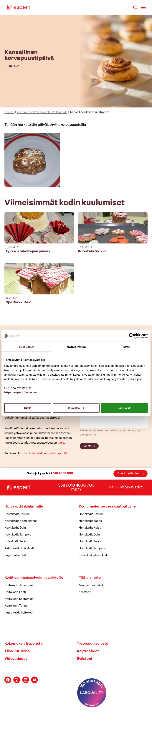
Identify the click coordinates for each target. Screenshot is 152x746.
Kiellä (27, 407)
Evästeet (84, 659)
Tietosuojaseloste (92, 644)
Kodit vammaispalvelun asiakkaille (33, 578)
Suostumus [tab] (26, 346)
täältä (61, 442)
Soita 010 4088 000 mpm (76, 487)
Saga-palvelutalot (16, 555)
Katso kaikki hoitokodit (94, 555)
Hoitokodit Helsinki (91, 514)
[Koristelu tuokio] (113, 227)
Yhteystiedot (15, 659)
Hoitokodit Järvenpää (19, 585)
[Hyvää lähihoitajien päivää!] (39, 227)
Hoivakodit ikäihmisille (23, 506)
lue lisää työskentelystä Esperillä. (46, 453)
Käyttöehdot (88, 651)
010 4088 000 (63, 473)
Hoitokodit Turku (90, 541)
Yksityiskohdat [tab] (76, 346)
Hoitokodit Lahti (15, 592)
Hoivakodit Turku (15, 541)
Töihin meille (90, 578)
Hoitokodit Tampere (92, 548)
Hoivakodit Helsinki (17, 514)
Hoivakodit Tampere (17, 534)
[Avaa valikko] (143, 7)
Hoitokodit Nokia (90, 527)
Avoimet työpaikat (91, 585)
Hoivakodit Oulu (15, 527)
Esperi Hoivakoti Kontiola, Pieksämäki (42, 112)
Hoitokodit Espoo (90, 521)
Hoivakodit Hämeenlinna (20, 521)
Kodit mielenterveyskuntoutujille (107, 506)
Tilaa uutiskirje (17, 651)
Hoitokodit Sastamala (19, 599)
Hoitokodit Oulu (89, 534)
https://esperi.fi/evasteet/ (21, 392)
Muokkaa (74, 407)
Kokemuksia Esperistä (23, 644)
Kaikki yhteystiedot (126, 487)
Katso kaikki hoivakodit (19, 548)
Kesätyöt (85, 592)
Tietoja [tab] (125, 346)
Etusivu (9, 112)
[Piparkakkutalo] (39, 278)
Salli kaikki (124, 407)
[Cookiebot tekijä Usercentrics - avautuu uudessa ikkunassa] (131, 336)
